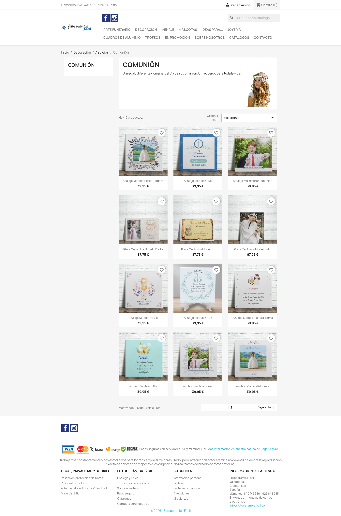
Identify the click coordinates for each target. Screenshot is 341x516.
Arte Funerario (117, 29)
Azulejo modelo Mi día (143, 318)
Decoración (146, 29)
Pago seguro (126, 493)
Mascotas (188, 29)
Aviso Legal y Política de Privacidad (84, 488)
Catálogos (239, 37)
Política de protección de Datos (82, 478)
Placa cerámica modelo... (198, 249)
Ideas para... (212, 29)
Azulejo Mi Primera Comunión (252, 181)
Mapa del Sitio (70, 493)
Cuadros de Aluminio (122, 37)
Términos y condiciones (133, 483)
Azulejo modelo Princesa (252, 386)
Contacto (263, 37)
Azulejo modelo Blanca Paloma (252, 318)
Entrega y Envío (127, 478)
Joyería (234, 29)
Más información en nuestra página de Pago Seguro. (243, 449)
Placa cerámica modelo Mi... (252, 249)
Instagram (114, 18)
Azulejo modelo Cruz (198, 318)
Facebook (106, 18)
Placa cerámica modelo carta (143, 249)
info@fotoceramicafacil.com (248, 505)
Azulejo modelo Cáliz (143, 386)
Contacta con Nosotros (133, 504)
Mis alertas (180, 498)
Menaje (167, 29)
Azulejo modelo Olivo (198, 181)
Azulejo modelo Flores (198, 386)
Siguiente (267, 407)
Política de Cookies (73, 483)
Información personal (187, 478)
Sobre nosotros (210, 37)
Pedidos (179, 483)
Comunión (81, 65)
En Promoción (177, 37)
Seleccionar (249, 117)
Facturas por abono (186, 488)
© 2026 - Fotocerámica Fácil (171, 511)
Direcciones (181, 493)
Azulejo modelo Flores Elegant (143, 181)
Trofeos (152, 37)
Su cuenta (182, 471)
